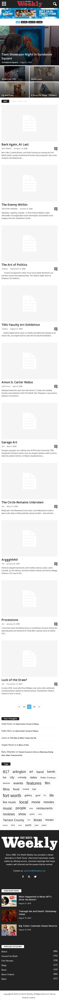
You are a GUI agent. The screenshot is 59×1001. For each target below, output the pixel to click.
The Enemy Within (14, 205)
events (18, 783)
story (40, 814)
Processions (10, 620)
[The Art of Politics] (29, 243)
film (47, 783)
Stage (39, 22)
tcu (29, 820)
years (44, 825)
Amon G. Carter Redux (17, 382)
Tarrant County (13, 820)
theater (49, 819)
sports (32, 814)
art (31, 771)
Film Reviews (7, 961)
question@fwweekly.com (35, 871)
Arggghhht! (10, 560)
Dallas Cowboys (48, 777)
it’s (45, 795)
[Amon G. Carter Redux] (29, 361)
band (40, 772)
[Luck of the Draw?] (29, 659)
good (37, 795)
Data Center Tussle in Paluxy (27, 724)
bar (5, 777)
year (36, 825)
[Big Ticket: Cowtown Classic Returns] (9, 930)
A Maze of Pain (23, 745)
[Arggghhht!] (29, 538)
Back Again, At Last (15, 144)
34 (24, 707)
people (21, 808)
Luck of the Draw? (14, 680)
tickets (5, 825)
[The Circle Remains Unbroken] (29, 481)
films (6, 789)
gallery (28, 795)
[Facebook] (24, 877)
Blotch (4, 952)
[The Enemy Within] (29, 183)
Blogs (4, 965)
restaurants (44, 808)
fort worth (12, 795)
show (22, 814)
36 (34, 707)
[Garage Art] (29, 421)
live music (9, 802)
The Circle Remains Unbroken (22, 502)
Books (24, 22)
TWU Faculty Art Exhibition (21, 325)
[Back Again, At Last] (29, 123)
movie (35, 802)
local (23, 802)
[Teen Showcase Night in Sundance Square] (29, 45)
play (31, 808)
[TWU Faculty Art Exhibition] (29, 303)
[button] (54, 4)
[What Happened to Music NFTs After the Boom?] (9, 901)
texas (38, 820)
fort (34, 789)
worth (28, 825)
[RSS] (30, 877)
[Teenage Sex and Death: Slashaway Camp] (9, 915)
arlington (19, 772)
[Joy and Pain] (14, 90)
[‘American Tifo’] (14, 73)
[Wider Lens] (44, 73)
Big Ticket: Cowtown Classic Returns (38, 925)
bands (51, 771)
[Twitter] (36, 877)
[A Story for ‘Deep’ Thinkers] (44, 90)
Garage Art (9, 442)
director (6, 783)
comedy (22, 777)
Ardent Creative (28, 997)
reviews (9, 814)
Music (4, 970)
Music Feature (8, 974)
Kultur (32, 22)
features (33, 783)
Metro (4, 979)
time (13, 825)
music (7, 808)
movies (49, 802)
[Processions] (29, 598)
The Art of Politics (14, 265)
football (26, 789)
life (51, 795)
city (12, 777)
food (16, 789)
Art (17, 22)
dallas (33, 777)
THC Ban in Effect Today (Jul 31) (23, 738)
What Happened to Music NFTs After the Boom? (35, 898)
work (20, 825)
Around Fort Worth (10, 956)
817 (6, 771)
